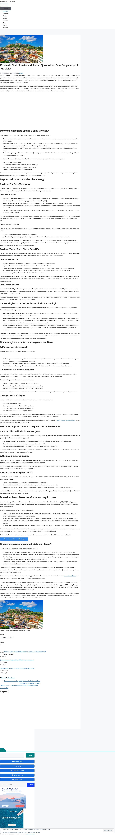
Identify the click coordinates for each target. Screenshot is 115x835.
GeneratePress (31, 833)
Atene (9, 677)
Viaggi (5, 18)
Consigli (5, 11)
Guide (4, 16)
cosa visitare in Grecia (70, 576)
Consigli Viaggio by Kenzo (7, 1)
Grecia (13, 677)
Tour (4, 23)
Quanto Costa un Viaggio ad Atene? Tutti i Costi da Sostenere (17, 660)
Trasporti (5, 27)
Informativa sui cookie (35, 832)
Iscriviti (31, 784)
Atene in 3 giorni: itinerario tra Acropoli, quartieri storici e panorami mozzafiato (25, 651)
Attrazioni (5, 13)
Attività (5, 25)
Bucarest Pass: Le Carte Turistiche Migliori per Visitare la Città (17, 668)
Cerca (30, 755)
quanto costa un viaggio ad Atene (66, 420)
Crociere (5, 20)
